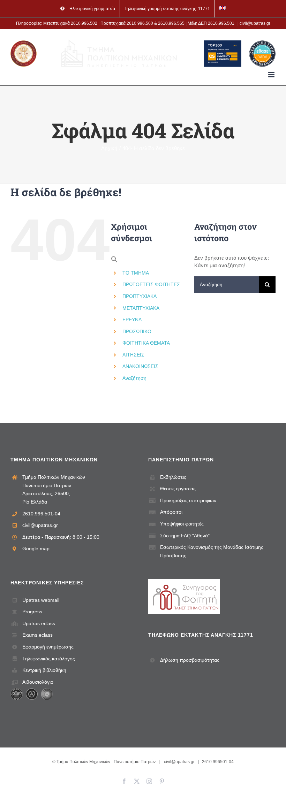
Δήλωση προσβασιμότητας (189, 660)
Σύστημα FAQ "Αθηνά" (185, 535)
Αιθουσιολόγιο (37, 682)
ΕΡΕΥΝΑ (132, 319)
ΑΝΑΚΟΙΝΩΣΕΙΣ (140, 366)
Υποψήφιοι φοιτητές (182, 524)
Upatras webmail (40, 600)
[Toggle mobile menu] (272, 74)
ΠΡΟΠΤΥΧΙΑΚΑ (139, 296)
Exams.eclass (37, 635)
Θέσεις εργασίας (178, 488)
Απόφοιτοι (171, 512)
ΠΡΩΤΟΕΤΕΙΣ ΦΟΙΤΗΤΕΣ (151, 284)
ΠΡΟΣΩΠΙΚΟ (136, 331)
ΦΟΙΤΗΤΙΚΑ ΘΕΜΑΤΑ (146, 343)
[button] (114, 261)
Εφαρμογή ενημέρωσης (48, 647)
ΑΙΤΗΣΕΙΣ (133, 355)
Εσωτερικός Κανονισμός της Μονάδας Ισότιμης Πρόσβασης (211, 551)
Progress (32, 611)
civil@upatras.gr (255, 23)
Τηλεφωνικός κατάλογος (48, 658)
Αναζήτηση (134, 378)
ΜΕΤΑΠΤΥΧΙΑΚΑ (140, 308)
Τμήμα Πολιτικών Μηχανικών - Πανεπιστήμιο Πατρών (106, 761)
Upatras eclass (38, 623)
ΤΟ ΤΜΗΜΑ (135, 273)
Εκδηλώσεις (173, 477)
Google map (36, 548)
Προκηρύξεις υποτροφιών (188, 500)
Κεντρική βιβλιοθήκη (44, 670)
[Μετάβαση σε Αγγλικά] (222, 8)
